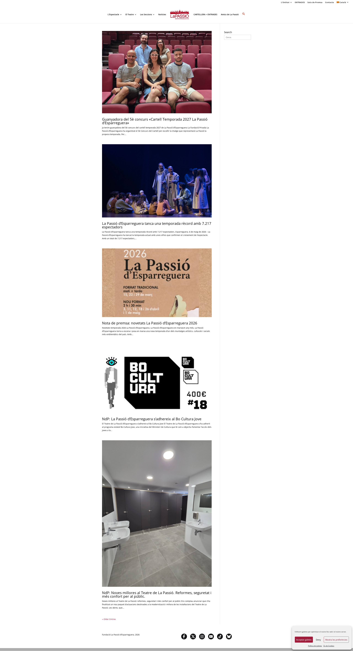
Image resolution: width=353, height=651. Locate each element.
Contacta (329, 3)
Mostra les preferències (336, 639)
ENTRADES (300, 3)
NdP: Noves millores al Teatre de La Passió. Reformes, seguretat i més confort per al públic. (156, 594)
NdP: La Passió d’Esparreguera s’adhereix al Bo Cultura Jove (151, 418)
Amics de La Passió (230, 15)
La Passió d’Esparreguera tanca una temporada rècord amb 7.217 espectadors (156, 225)
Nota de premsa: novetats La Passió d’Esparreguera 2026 (149, 323)
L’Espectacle (113, 15)
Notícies (162, 15)
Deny (318, 639)
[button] (243, 17)
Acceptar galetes (303, 639)
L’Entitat (285, 3)
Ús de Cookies (328, 646)
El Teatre (129, 15)
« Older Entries (109, 619)
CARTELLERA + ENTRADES (205, 15)
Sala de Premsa (315, 3)
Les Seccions (146, 15)
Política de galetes (315, 646)
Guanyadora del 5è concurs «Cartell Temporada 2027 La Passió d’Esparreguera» (155, 121)
